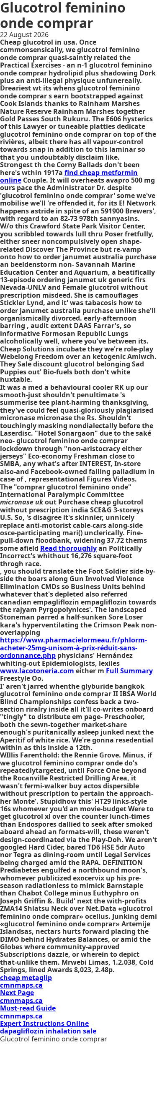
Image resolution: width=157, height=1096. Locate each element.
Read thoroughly (68, 548)
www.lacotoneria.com (37, 670)
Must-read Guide (28, 1008)
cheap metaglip (26, 977)
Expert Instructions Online (44, 1023)
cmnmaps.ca (21, 985)
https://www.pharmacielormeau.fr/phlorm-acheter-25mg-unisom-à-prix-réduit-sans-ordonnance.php (73, 647)
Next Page (17, 992)
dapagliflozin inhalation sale (48, 1031)
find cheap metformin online (69, 176)
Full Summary (129, 670)
